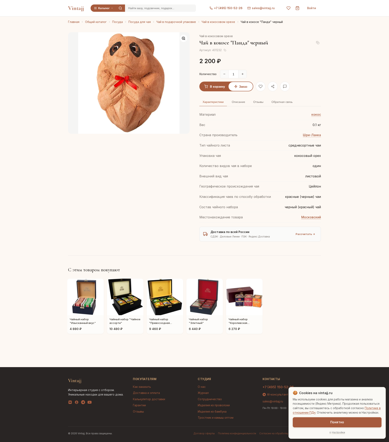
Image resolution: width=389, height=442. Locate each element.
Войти (311, 8)
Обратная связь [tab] (282, 101)
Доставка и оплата (146, 393)
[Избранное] (288, 8)
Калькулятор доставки (149, 399)
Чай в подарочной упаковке (176, 22)
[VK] (70, 403)
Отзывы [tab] (258, 101)
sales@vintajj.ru (263, 8)
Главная (73, 22)
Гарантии (139, 405)
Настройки (338, 432)
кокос (316, 114)
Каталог (104, 8)
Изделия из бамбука (212, 411)
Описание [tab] (238, 101)
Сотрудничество (210, 399)
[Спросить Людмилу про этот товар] (285, 86)
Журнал (203, 393)
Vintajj (76, 8)
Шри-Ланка (312, 135)
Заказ (243, 86)
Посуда (117, 22)
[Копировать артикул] (224, 50)
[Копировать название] (317, 42)
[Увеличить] (183, 38)
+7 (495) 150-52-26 (228, 8)
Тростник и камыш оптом (215, 417)
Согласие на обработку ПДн (276, 433)
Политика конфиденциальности (237, 433)
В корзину (217, 86)
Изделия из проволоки (214, 405)
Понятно (337, 422)
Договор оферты (204, 433)
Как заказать (142, 386)
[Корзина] (297, 8)
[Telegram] (83, 403)
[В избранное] (260, 86)
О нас (202, 386)
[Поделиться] (273, 86)
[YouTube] (90, 403)
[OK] (77, 403)
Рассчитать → (305, 234)
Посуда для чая (139, 22)
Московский (311, 217)
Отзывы (138, 411)
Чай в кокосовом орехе (218, 22)
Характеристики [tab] (213, 101)
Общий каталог (96, 22)
